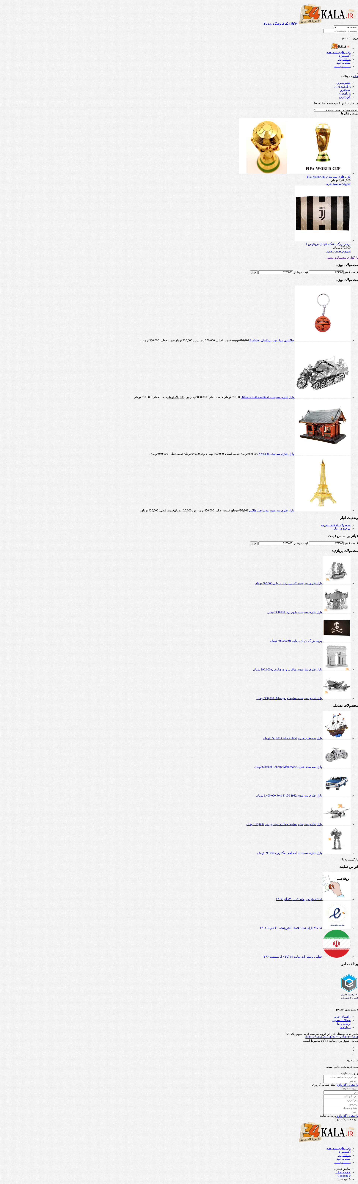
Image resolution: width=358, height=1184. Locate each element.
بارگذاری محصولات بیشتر (342, 257)
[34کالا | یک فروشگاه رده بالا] (341, 48)
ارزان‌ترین (344, 93)
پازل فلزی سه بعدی (338, 52)
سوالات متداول (341, 1020)
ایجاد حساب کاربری (347, 1119)
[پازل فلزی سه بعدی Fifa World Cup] (295, 173)
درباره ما (345, 1027)
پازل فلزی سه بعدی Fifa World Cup (329, 176)
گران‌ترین (345, 96)
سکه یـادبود (344, 62)
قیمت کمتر (351, 272)
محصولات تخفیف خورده (336, 525)
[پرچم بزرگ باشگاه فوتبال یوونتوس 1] (323, 240)
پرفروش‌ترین (342, 86)
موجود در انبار (342, 528)
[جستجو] (356, 35)
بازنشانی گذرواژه (347, 1084)
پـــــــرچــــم (342, 66)
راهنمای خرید (342, 1016)
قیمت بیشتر (301, 272)
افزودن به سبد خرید (338, 183)
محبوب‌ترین (343, 82)
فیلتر (254, 272)
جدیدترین (345, 89)
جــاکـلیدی (344, 59)
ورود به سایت (350, 1088)
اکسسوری (344, 55)
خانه (355, 76)
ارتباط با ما (344, 1023)
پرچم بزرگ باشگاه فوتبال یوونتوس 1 (328, 244)
